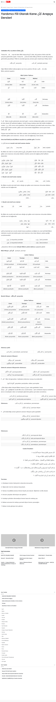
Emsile (3, 623)
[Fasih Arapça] (8, 2)
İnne (3, 648)
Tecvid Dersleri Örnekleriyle (8, 657)
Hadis (3, 615)
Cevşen (3, 653)
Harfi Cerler (4, 634)
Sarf (3, 609)
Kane (3, 646)
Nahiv (3, 611)
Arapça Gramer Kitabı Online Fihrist (17, 10)
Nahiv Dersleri (5, 644)
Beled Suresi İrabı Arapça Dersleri (26, 559)
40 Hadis (4, 661)
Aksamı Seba (5, 621)
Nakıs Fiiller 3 (41, 558)
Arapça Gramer (10, 7)
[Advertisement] (28, 31)
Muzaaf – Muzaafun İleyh (7, 558)
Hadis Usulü (4, 655)
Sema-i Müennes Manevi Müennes (26, 563)
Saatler (3, 642)
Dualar (3, 619)
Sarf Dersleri (4, 625)
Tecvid (3, 617)
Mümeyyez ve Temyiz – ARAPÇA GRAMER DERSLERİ (46, 563)
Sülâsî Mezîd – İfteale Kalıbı (45, 555)
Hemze (3, 632)
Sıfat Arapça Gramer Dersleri (27, 555)
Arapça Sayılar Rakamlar (7, 630)
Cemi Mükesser (5, 640)
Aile (2, 636)
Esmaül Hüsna (5, 651)
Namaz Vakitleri (5, 638)
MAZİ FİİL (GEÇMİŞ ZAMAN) (7, 555)
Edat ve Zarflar (5, 613)
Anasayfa (4, 7)
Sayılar (3, 627)
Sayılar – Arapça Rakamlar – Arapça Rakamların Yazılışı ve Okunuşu (8, 564)
